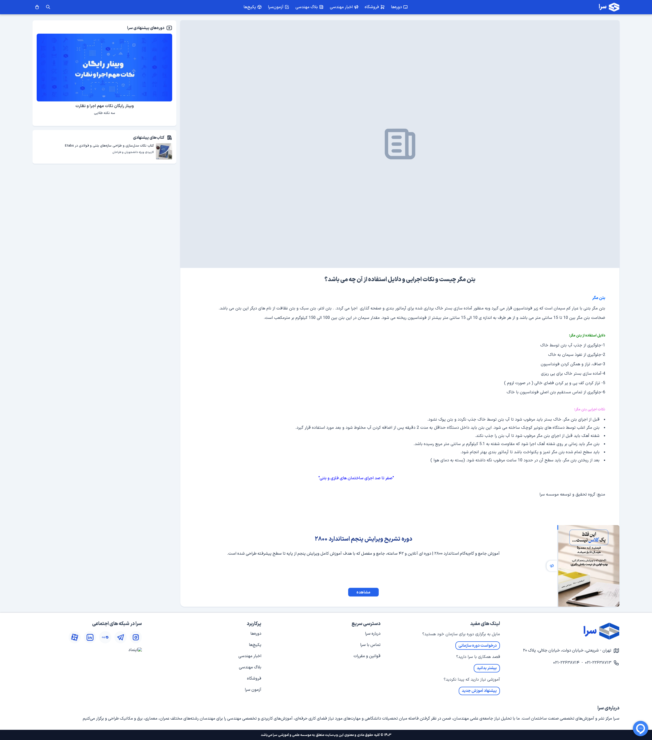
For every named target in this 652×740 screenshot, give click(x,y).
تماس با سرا (370, 645)
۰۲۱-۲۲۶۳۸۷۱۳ (598, 663)
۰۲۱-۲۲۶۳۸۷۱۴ (566, 663)
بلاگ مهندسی (250, 667)
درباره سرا (373, 634)
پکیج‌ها (255, 645)
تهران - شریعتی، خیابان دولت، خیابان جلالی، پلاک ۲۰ (567, 650)
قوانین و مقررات (367, 656)
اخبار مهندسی (249, 656)
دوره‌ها (255, 634)
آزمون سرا (253, 690)
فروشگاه (254, 679)
